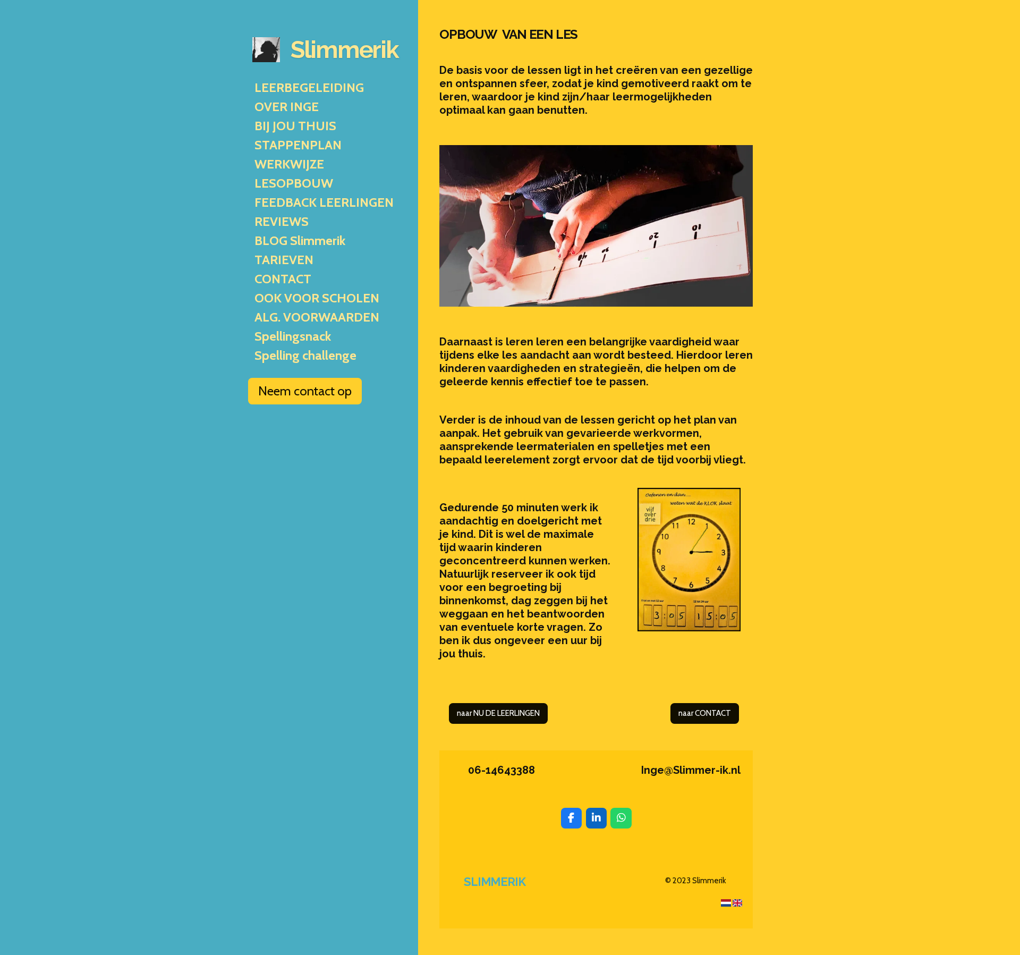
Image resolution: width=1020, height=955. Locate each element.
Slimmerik (344, 50)
